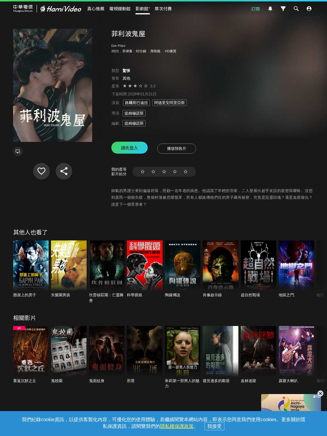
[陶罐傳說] (183, 269)
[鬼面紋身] (107, 355)
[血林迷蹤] (258, 355)
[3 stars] (164, 172)
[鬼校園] (69, 355)
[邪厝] (145, 355)
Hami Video (47, 8)
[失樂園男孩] (69, 269)
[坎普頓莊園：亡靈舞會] (107, 271)
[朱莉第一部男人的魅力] (183, 357)
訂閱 (255, 9)
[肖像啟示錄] (220, 269)
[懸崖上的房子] (31, 269)
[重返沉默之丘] (31, 355)
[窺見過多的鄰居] (220, 355)
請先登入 (129, 148)
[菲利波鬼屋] (41, 171)
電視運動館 (120, 8)
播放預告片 (176, 148)
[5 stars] (185, 172)
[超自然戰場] (258, 269)
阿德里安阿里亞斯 (169, 103)
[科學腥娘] (145, 269)
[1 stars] (142, 172)
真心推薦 (95, 8)
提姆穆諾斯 (134, 113)
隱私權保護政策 (177, 426)
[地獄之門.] (296, 269)
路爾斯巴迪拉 (136, 103)
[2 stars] (153, 172)
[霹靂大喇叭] (296, 355)
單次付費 (163, 8)
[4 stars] (174, 172)
